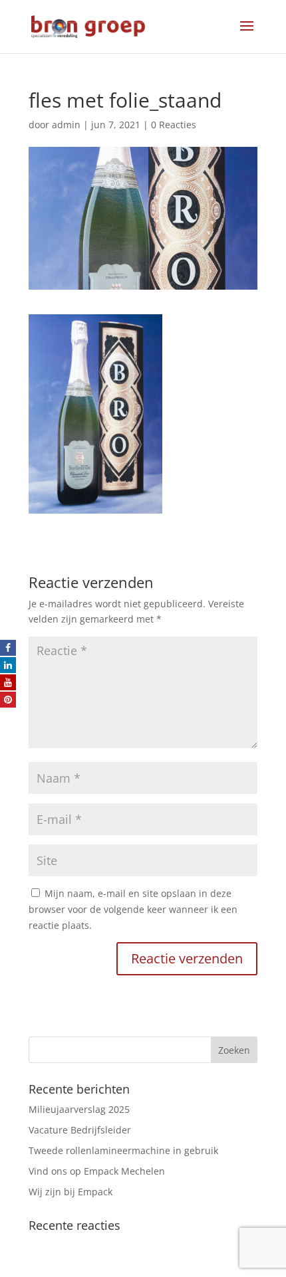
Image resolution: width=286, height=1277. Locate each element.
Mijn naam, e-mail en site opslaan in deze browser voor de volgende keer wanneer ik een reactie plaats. (133, 909)
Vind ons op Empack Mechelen (97, 1171)
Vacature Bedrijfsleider (80, 1130)
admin (66, 124)
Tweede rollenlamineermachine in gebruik (123, 1150)
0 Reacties (173, 124)
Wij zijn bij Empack (70, 1191)
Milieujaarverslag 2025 (79, 1109)
